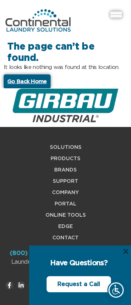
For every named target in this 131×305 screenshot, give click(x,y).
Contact (65, 237)
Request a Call (78, 284)
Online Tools (65, 215)
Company (65, 192)
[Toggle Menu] (116, 14)
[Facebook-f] (9, 285)
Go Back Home (27, 81)
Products (65, 158)
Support (65, 181)
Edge (65, 226)
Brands (65, 170)
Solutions (66, 147)
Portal (65, 203)
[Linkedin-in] (21, 285)
